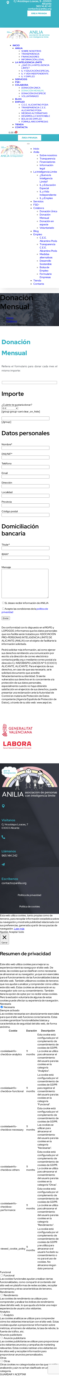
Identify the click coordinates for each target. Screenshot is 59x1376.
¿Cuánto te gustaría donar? (17, 404)
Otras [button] (3, 1358)
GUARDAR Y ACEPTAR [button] (13, 1374)
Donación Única (30, 87)
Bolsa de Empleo (31, 118)
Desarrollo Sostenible (35, 116)
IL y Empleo (28, 76)
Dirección (7, 482)
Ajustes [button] (4, 932)
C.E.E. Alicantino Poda (34, 104)
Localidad (7, 492)
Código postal (10, 511)
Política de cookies (29, 906)
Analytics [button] (5, 1311)
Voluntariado (30, 96)
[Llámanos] (3, 837)
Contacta (21, 127)
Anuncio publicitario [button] (11, 1334)
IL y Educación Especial (35, 70)
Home (9, 318)
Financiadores (30, 56)
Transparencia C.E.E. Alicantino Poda (33, 109)
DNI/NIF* (7, 454)
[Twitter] (19, 22)
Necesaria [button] (5, 1003)
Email (5, 473)
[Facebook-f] (10, 22)
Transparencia (30, 53)
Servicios (21, 79)
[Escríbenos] (3, 864)
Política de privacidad (29, 895)
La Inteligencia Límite (28, 62)
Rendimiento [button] (7, 1292)
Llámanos (9, 851)
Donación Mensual (32, 90)
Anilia (18, 48)
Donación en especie (33, 93)
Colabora (21, 84)
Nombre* (7, 444)
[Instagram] (27, 22)
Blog (18, 99)
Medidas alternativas (34, 113)
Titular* (6, 544)
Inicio (16, 45)
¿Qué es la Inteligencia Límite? (46, 178)
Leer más (19, 928)
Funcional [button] (5, 1272)
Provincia (7, 501)
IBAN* (5, 554)
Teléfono (7, 463)
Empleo (20, 101)
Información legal (33, 59)
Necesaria (9, 1007)
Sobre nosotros (31, 51)
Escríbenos (10, 879)
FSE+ (18, 82)
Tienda (19, 124)
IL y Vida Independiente (35, 73)
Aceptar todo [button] (16, 932)
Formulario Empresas (34, 121)
